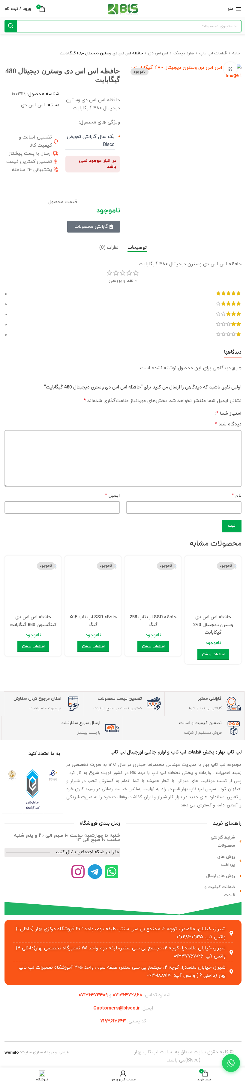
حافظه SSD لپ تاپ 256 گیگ (153, 621)
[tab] (137, 248)
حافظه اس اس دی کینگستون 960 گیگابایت (33, 621)
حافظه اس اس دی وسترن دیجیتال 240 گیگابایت (213, 625)
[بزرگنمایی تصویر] (230, 68)
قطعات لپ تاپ (213, 53)
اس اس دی (158, 53)
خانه (236, 53)
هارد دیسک (183, 53)
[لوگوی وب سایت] (123, 8)
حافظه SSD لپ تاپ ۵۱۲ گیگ (93, 621)
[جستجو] (10, 26)
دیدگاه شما (228, 424)
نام (237, 495)
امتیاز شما (229, 413)
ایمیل (112, 495)
